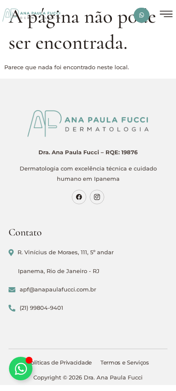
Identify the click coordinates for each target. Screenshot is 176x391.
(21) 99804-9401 (41, 307)
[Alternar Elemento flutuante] (20, 368)
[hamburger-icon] (166, 15)
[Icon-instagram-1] (97, 197)
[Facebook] (79, 197)
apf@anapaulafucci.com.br (58, 289)
